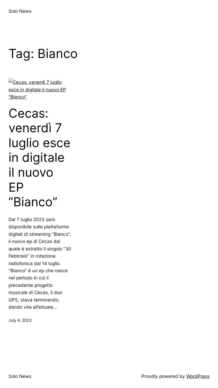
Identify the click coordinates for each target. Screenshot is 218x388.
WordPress (197, 376)
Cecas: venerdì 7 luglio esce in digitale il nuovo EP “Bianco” (39, 157)
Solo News (20, 11)
